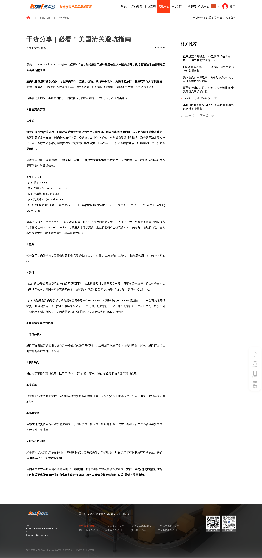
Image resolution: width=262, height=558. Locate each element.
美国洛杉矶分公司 (167, 530)
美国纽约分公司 (139, 530)
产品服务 (136, 6)
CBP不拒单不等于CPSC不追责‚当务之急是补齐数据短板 (208, 68)
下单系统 (190, 6)
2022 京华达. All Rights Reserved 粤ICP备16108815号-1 (50, 550)
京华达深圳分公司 (114, 526)
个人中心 (203, 6)
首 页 (124, 6)
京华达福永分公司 (88, 530)
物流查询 (150, 6)
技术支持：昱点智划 (85, 550)
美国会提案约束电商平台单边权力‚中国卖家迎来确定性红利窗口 (208, 79)
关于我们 (177, 6)
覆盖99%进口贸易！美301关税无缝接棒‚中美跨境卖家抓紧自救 (208, 89)
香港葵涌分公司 (113, 530)
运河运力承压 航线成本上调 (200, 98)
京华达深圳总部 (87, 526)
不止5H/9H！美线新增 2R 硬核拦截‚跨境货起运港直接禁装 (208, 107)
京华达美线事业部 (141, 526)
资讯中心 (163, 6)
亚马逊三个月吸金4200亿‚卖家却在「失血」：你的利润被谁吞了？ (206, 58)
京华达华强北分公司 (168, 526)
